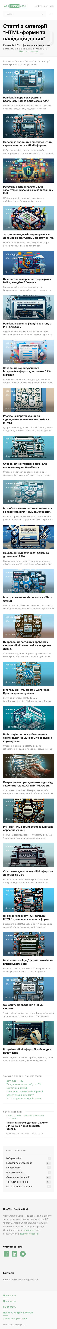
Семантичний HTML (17, 1088)
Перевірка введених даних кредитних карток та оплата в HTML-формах (27, 143)
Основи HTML (12, 73)
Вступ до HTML (14, 1080)
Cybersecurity (13, 1115)
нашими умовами (28, 1233)
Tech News (11, 1118)
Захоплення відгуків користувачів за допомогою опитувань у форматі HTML (28, 236)
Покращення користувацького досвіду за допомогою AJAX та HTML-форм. (28, 784)
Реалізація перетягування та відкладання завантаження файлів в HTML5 (26, 419)
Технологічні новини (17, 1182)
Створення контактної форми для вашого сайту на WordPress (25, 465)
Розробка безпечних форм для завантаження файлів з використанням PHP (28, 190)
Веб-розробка (13, 1158)
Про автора (9, 1301)
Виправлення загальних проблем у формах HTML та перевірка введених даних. (27, 645)
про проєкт (30, 1230)
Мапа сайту (9, 1306)
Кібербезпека (13, 1167)
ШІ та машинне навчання (19, 1186)
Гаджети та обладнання (19, 1163)
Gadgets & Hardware (34, 1115)
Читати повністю (28, 51)
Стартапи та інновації (17, 1177)
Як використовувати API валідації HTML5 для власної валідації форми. (26, 917)
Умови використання (15, 1318)
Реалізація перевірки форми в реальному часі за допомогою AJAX (26, 99)
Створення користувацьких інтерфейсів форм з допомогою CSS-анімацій (27, 371)
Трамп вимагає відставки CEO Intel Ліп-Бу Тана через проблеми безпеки (27, 1125)
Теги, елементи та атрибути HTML (24, 1084)
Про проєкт (9, 1295)
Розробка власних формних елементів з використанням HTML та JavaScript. (28, 510)
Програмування (14, 1172)
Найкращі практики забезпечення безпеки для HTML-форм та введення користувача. (27, 738)
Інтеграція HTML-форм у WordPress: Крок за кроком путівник (26, 691)
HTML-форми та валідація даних (22, 77)
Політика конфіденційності (18, 1312)
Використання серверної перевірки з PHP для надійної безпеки (27, 280)
